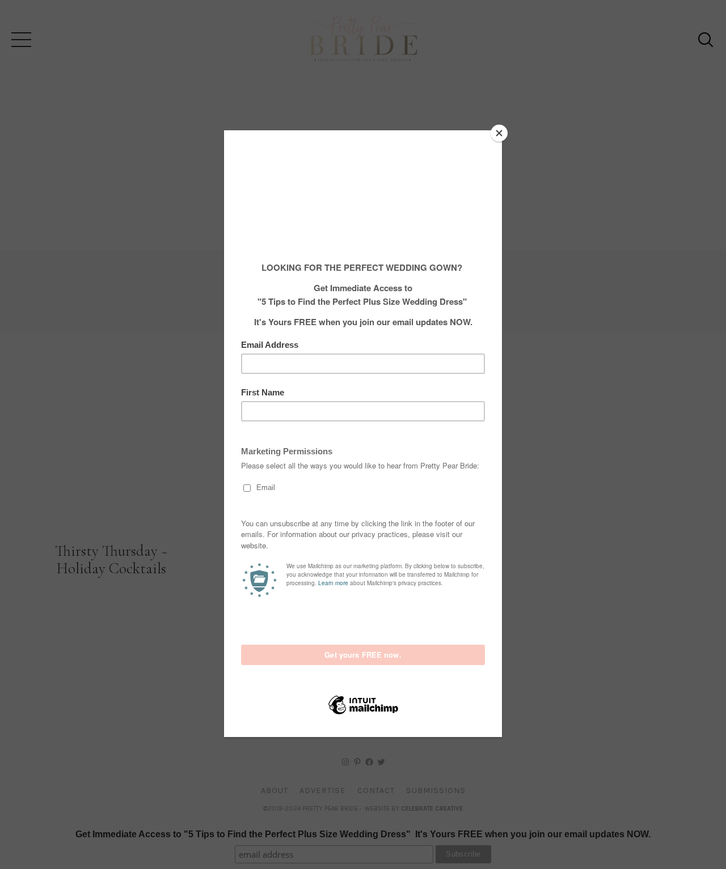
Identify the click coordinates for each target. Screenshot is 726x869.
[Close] (499, 133)
